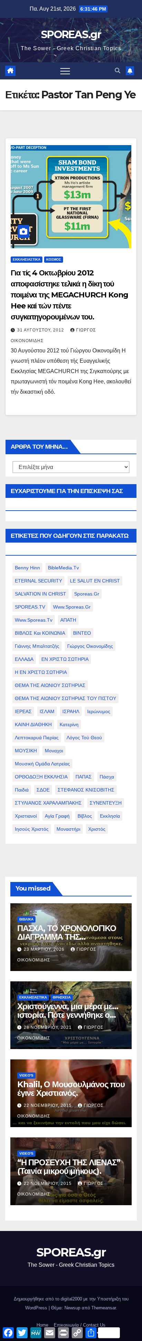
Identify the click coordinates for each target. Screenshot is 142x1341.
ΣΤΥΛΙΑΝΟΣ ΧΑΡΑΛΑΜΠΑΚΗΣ (48, 803)
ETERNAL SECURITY (38, 581)
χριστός (96, 829)
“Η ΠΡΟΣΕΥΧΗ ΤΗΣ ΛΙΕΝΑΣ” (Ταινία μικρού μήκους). (68, 1166)
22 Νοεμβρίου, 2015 (48, 1105)
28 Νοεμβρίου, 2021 (48, 1027)
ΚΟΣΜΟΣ (53, 259)
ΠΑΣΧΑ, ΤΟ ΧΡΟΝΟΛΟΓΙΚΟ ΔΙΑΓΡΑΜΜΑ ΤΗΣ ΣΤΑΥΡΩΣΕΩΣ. (66, 936)
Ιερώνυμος (98, 711)
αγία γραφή (57, 816)
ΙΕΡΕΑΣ (23, 711)
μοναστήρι (68, 829)
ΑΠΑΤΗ (68, 620)
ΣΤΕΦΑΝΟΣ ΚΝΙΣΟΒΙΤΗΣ (86, 790)
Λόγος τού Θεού (84, 737)
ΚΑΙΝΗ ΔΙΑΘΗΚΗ (33, 724)
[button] (117, 71)
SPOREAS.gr (71, 34)
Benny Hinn (27, 567)
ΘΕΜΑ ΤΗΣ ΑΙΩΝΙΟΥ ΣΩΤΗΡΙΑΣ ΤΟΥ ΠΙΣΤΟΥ (65, 698)
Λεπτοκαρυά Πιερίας (37, 737)
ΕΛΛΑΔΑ (24, 659)
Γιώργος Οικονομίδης (90, 646)
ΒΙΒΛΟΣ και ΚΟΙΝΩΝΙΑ (40, 633)
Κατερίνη (69, 724)
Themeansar (103, 1307)
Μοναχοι (54, 750)
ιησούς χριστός (32, 829)
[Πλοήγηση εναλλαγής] (65, 71)
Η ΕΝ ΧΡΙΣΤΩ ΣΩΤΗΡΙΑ (41, 672)
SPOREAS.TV (30, 607)
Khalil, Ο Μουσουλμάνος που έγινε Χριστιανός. (71, 1088)
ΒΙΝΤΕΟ (82, 633)
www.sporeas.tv (33, 620)
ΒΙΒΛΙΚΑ (26, 919)
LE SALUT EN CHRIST (95, 581)
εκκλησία (110, 816)
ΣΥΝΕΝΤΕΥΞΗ (106, 803)
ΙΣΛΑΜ (47, 711)
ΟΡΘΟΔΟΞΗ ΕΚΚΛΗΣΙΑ (41, 776)
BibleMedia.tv (63, 567)
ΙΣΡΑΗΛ (70, 711)
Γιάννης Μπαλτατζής (37, 646)
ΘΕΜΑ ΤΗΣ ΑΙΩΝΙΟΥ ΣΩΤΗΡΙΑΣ (50, 685)
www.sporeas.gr (72, 607)
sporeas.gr (86, 594)
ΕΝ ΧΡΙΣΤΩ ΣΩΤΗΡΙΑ (65, 659)
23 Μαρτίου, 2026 (45, 949)
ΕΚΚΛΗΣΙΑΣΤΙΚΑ (26, 259)
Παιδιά (22, 790)
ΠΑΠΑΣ (83, 776)
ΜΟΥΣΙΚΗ (26, 750)
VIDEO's (26, 1075)
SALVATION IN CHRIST (40, 594)
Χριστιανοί (26, 816)
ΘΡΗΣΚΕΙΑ (62, 997)
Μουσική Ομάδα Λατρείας (42, 763)
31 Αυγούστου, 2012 (41, 330)
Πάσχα (107, 776)
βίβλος (85, 816)
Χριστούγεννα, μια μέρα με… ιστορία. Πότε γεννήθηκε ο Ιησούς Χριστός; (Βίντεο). (67, 1014)
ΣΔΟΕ (43, 790)
